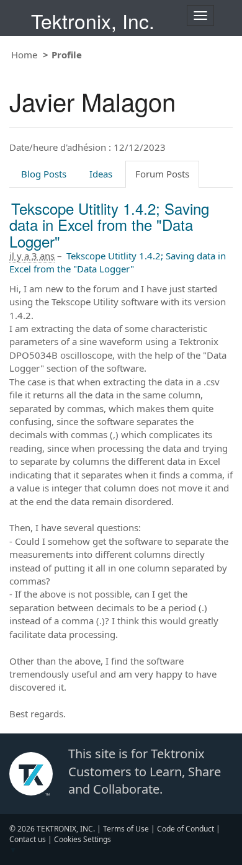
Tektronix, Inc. (93, 21)
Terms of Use (126, 828)
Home (24, 54)
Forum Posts (162, 174)
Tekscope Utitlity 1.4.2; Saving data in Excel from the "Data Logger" (109, 224)
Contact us (27, 839)
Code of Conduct (185, 828)
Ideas (100, 174)
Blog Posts (43, 174)
